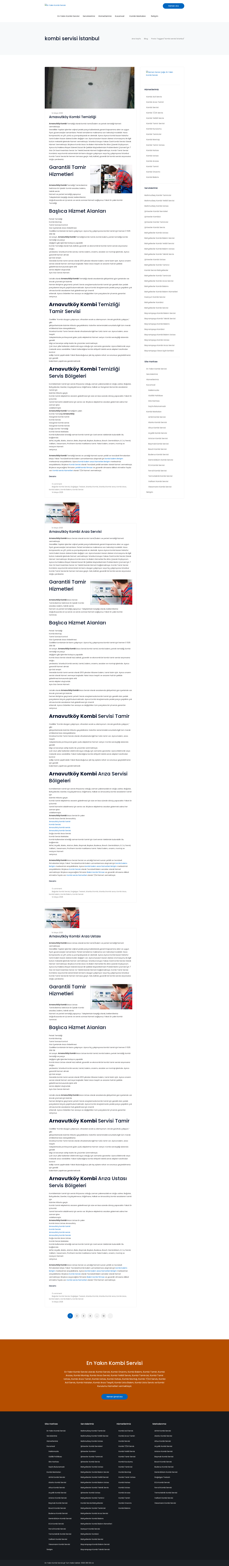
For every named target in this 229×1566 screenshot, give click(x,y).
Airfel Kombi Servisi (157, 417)
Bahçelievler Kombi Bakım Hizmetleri (161, 291)
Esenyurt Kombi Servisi (154, 297)
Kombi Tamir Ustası (155, 145)
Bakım (89, 872)
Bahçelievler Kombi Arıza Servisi (158, 281)
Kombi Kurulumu (154, 129)
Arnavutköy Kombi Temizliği (72, 117)
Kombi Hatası (152, 150)
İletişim (149, 492)
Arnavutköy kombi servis (59, 827)
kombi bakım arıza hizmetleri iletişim (94, 461)
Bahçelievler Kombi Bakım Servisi (159, 238)
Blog (146, 38)
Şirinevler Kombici (152, 216)
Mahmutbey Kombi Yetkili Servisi (159, 200)
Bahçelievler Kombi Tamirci (156, 265)
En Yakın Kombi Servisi (156, 369)
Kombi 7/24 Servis (154, 113)
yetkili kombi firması (83, 467)
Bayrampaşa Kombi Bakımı (157, 324)
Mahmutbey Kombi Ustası (156, 206)
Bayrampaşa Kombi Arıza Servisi (159, 345)
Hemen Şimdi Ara (114, 1396)
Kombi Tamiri (152, 166)
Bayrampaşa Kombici (154, 329)
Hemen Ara (173, 6)
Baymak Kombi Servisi (158, 444)
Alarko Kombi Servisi (157, 422)
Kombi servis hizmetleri (63, 470)
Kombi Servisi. (55, 824)
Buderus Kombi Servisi (158, 454)
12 (103, 1316)
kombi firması (98, 872)
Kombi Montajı (153, 139)
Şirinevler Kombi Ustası (155, 259)
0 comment (57, 484)
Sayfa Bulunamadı (157, 406)
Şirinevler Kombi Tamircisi (156, 222)
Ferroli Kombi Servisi (157, 470)
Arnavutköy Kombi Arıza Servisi (75, 531)
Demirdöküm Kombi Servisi (160, 460)
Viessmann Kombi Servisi (160, 486)
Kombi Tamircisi (153, 134)
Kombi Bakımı (66, 489)
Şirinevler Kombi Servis (154, 227)
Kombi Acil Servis (154, 96)
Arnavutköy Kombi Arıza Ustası (75, 936)
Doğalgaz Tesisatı (78, 486)
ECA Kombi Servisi (156, 465)
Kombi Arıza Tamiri (155, 102)
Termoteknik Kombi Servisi (160, 476)
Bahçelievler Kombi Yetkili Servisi (159, 243)
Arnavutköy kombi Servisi (60, 830)
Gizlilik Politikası (155, 395)
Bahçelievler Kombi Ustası (156, 233)
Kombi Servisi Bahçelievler (156, 270)
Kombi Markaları (153, 411)
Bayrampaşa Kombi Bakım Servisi (160, 313)
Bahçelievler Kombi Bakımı (156, 286)
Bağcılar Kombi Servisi (61, 486)
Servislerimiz (152, 374)
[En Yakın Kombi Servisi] (55, 5)
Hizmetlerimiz (152, 379)
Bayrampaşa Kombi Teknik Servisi (160, 318)
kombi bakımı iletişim (113, 458)
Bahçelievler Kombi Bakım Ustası (159, 249)
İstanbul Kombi (92, 486)
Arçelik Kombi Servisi (157, 433)
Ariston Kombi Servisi (158, 438)
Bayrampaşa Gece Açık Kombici (159, 350)
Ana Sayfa (136, 38)
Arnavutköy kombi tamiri (59, 821)
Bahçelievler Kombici (153, 302)
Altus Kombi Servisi (157, 427)
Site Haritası (154, 401)
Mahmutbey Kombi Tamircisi (157, 195)
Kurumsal (150, 385)
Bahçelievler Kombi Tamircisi (157, 275)
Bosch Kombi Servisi (157, 449)
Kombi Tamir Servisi (155, 123)
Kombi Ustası (152, 155)
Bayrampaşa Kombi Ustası (156, 340)
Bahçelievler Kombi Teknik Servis (159, 254)
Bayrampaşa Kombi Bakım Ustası (160, 334)
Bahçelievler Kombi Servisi (156, 308)
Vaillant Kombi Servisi (158, 481)
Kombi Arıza (121, 486)
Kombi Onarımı (153, 172)
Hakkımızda (153, 390)
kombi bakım (54, 489)
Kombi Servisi (75, 464)
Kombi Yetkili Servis (155, 118)
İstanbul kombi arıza (107, 486)
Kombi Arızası (152, 161)
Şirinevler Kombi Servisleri (156, 211)
